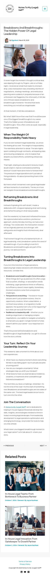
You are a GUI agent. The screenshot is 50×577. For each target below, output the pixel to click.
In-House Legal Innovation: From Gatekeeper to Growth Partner (21, 540)
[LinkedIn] (21, 572)
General (20, 500)
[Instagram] (28, 572)
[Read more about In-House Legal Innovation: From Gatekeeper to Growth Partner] (25, 520)
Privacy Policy (25, 564)
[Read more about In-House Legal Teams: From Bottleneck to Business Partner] (25, 476)
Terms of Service (25, 561)
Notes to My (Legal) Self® (28, 8)
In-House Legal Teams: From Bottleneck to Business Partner (21, 495)
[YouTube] (25, 572)
